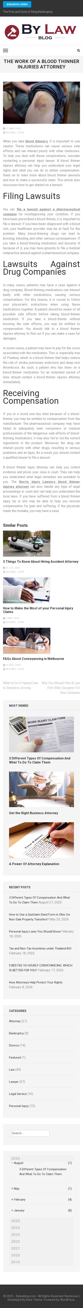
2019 (15, 1262)
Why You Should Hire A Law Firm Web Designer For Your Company (61, 688)
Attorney (15, 1021)
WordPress (67, 1300)
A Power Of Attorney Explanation (34, 864)
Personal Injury (19, 1106)
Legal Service (18, 1094)
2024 (15, 1228)
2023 (15, 1234)
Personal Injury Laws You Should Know (35, 931)
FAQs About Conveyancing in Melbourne (33, 659)
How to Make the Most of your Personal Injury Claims (38, 610)
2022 (15, 1241)
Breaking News (17, 4)
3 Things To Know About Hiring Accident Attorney (40, 562)
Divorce (14, 1045)
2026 (15, 1158)
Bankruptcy (16, 1033)
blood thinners (36, 141)
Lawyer (14, 1082)
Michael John (14, 132)
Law (12, 1069)
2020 (15, 1255)
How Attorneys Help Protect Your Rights (35, 982)
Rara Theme (34, 1300)
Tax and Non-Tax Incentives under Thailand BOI (40, 948)
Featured (15, 1057)
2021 (15, 1248)
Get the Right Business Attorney (33, 813)
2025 (15, 1221)
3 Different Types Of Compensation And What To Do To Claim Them (39, 760)
